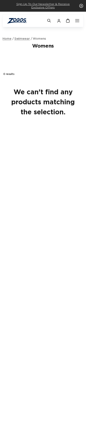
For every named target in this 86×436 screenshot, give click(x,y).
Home (7, 39)
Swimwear (22, 39)
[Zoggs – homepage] (25, 20)
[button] (81, 6)
